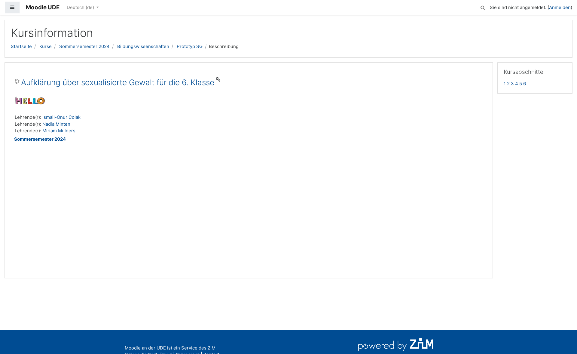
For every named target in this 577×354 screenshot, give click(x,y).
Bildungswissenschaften (143, 46)
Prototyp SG (190, 46)
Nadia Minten (56, 124)
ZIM (211, 348)
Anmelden (560, 7)
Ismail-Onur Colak (61, 117)
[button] (482, 6)
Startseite (21, 46)
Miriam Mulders (58, 131)
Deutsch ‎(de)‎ (81, 7)
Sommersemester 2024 (84, 46)
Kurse (45, 46)
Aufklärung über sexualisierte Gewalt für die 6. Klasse (117, 82)
